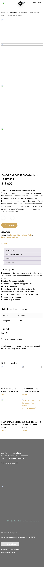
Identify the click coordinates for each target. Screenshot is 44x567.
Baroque (24, 13)
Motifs (30, 235)
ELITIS (4, 243)
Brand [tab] (8, 258)
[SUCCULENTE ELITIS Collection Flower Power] (32, 409)
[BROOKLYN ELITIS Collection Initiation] (32, 376)
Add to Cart (9, 225)
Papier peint (13, 13)
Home (3, 13)
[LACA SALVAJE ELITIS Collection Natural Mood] (11, 409)
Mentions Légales (10, 544)
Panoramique (6, 237)
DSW (18, 549)
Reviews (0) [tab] (10, 262)
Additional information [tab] (14, 254)
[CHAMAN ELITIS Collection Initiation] (11, 376)
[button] (20, 3)
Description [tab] (10, 250)
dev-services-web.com (8, 552)
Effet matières (22, 235)
